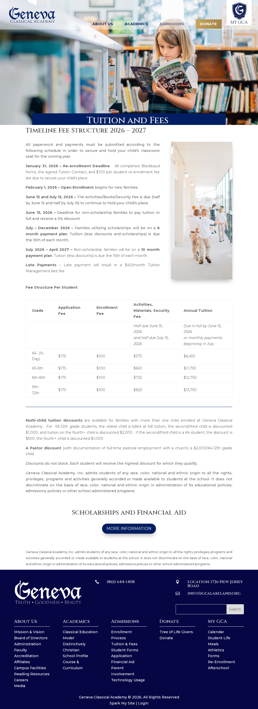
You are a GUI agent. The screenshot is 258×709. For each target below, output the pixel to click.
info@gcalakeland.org (214, 593)
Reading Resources (32, 674)
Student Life (219, 638)
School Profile (75, 656)
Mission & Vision (29, 632)
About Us (102, 24)
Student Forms (124, 650)
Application (121, 656)
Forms (213, 656)
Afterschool (218, 668)
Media (19, 686)
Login (143, 703)
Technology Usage (128, 680)
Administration (27, 644)
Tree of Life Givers (176, 632)
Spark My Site (122, 703)
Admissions (171, 24)
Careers (21, 680)
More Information (129, 528)
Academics (136, 24)
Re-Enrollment (221, 662)
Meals (213, 644)
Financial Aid (122, 662)
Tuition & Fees (124, 644)
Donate (166, 638)
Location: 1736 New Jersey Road (215, 584)
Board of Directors (31, 638)
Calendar (216, 632)
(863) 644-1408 (121, 582)
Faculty (20, 650)
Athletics (216, 650)
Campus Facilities (30, 668)
